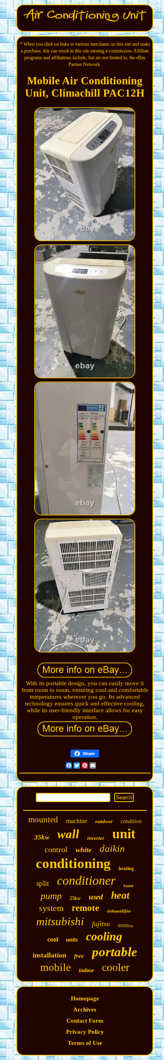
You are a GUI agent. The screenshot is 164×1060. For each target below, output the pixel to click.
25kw (75, 898)
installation (49, 955)
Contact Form (84, 1020)
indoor (86, 970)
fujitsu (101, 924)
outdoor (104, 821)
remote (85, 908)
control (56, 849)
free (79, 956)
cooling (104, 936)
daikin (112, 848)
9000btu (125, 925)
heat (120, 895)
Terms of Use (85, 1043)
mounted (43, 819)
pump (51, 896)
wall (68, 834)
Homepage (85, 998)
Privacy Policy (85, 1032)
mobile (55, 967)
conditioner (86, 880)
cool (52, 939)
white (84, 850)
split (42, 883)
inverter (95, 838)
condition (131, 821)
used (96, 897)
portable (114, 952)
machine (76, 821)
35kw (41, 837)
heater (128, 886)
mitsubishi (60, 921)
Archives (84, 1009)
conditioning (73, 863)
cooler (115, 967)
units (72, 939)
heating (126, 868)
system (51, 908)
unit (123, 833)
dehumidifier (119, 911)
